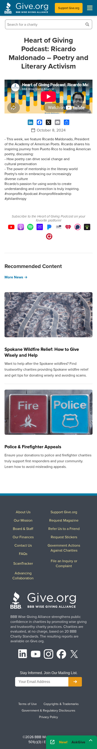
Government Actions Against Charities (64, 548)
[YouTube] (35, 654)
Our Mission (23, 520)
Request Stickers (64, 536)
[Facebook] (61, 654)
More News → (16, 277)
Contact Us (23, 545)
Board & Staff (23, 528)
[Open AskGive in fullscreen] (52, 742)
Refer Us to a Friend (64, 528)
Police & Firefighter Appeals (33, 446)
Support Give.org (68, 8)
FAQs (23, 553)
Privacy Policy (48, 717)
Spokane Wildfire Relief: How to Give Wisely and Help (42, 352)
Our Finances (23, 536)
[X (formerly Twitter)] (74, 654)
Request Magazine (64, 520)
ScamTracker (23, 563)
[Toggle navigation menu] (89, 7)
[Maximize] (90, 742)
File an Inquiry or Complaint (64, 563)
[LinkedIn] (23, 654)
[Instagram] (48, 654)
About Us (23, 511)
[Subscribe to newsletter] (75, 682)
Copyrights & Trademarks (61, 703)
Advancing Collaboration (23, 575)
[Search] (87, 24)
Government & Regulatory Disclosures (48, 710)
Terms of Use (27, 703)
